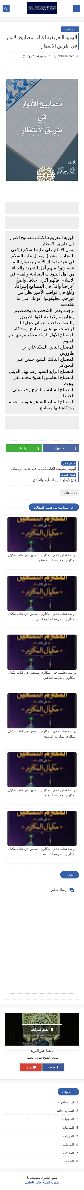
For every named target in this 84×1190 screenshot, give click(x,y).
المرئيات (68, 1136)
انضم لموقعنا (40, 1029)
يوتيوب (28, 1067)
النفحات (69, 1161)
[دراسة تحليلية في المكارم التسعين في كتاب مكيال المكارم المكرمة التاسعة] (42, 710)
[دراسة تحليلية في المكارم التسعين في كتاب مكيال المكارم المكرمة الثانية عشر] (42, 534)
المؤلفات (68, 1127)
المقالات (70, 29)
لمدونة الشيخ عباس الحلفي (42, 1182)
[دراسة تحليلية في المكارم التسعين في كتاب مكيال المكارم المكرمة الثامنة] (42, 769)
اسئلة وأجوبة (66, 1102)
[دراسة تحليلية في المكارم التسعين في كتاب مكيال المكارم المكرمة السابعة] (42, 828)
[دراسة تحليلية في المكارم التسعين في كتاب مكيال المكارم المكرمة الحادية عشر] (42, 593)
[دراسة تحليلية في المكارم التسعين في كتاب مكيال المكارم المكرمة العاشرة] (42, 652)
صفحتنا (51, 1067)
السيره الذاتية (65, 1111)
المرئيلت (68, 1144)
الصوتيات (68, 1119)
